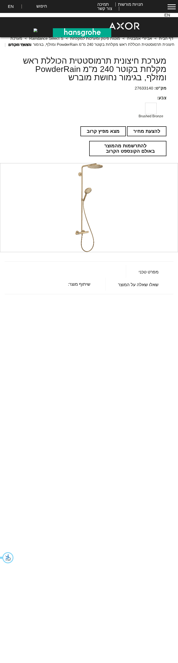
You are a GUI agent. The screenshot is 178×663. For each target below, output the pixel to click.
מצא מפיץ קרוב (103, 131)
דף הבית (166, 38)
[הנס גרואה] (82, 32)
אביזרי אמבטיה (139, 38)
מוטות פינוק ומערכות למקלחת (95, 38)
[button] (7, 558)
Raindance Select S (46, 38)
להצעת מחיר (146, 131)
